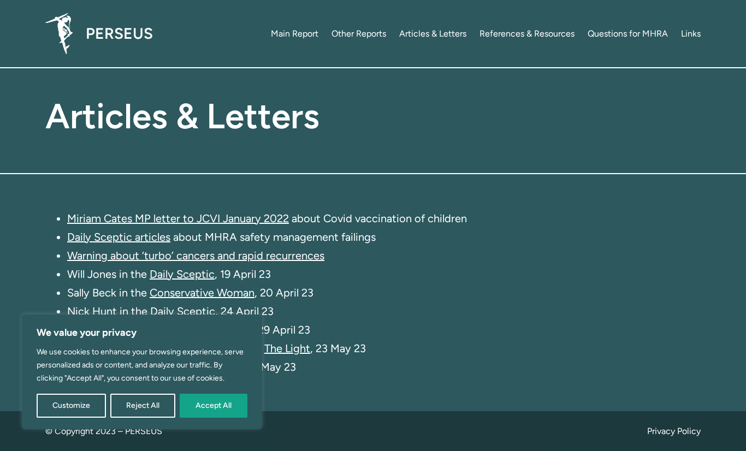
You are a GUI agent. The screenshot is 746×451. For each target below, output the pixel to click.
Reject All (142, 405)
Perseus (119, 33)
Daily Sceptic (182, 274)
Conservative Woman (202, 292)
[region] (142, 371)
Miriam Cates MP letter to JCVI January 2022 (178, 218)
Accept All (214, 405)
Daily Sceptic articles (118, 237)
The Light (287, 348)
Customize (71, 405)
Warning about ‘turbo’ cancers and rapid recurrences (195, 255)
